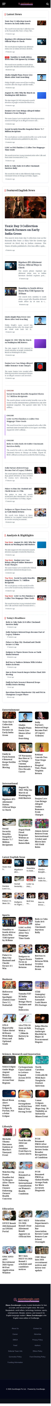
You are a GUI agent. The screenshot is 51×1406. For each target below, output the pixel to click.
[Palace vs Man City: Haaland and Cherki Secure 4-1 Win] (40, 494)
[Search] (47, 4)
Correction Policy (15, 1357)
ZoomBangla (40, 1389)
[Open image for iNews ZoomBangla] (41, 95)
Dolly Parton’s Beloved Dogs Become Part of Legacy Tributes (18, 469)
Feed (15, 1345)
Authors (37, 1345)
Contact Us (37, 1328)
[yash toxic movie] (41, 25)
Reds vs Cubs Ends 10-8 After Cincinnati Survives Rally (22, 167)
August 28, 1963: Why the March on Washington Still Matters (20, 94)
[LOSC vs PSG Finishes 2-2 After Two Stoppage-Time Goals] (41, 599)
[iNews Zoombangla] (25, 3)
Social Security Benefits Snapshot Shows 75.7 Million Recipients (24, 130)
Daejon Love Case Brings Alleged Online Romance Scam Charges (22, 112)
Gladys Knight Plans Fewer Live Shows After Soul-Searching (18, 76)
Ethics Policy (37, 1351)
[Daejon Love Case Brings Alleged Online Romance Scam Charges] (41, 565)
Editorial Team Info (15, 1351)
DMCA (15, 1340)
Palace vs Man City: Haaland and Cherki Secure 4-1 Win (18, 489)
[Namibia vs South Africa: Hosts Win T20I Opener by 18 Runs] (41, 62)
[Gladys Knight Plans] (41, 80)
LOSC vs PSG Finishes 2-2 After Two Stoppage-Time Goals (25, 148)
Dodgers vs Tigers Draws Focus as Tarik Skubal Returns (18, 510)
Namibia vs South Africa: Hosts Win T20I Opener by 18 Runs (20, 58)
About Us (15, 1328)
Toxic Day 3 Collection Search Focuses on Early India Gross (18, 22)
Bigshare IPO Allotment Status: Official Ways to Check (18, 40)
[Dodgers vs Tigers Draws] (40, 516)
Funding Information (15, 1362)
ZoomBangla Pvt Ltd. (19, 1389)
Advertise (37, 1334)
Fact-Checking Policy (37, 1357)
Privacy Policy (37, 1340)
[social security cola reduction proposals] (41, 581)
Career (15, 1334)
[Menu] (3, 4)
